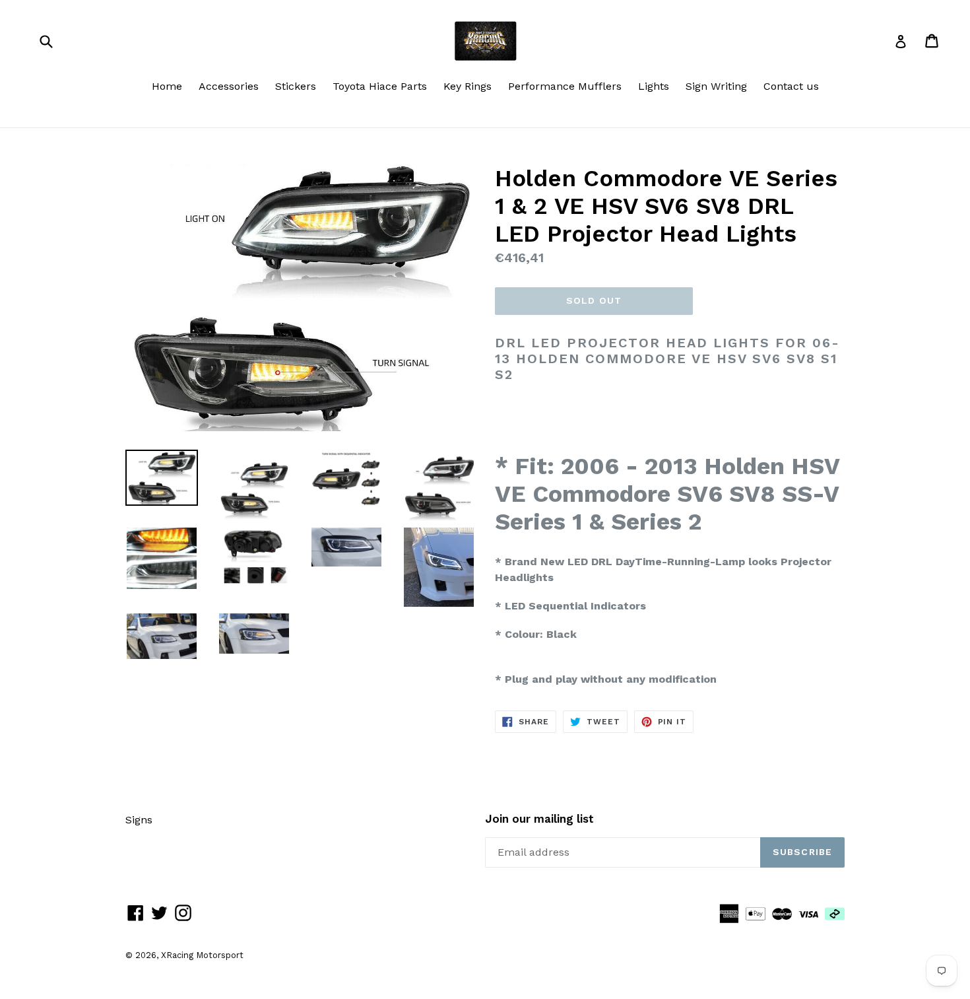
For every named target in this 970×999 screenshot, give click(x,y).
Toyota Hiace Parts (380, 86)
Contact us (791, 86)
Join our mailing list (539, 818)
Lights (653, 86)
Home (167, 86)
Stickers (295, 86)
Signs (138, 819)
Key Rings (467, 86)
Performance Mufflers (565, 86)
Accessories (229, 86)
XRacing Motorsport (202, 955)
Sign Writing (716, 86)
